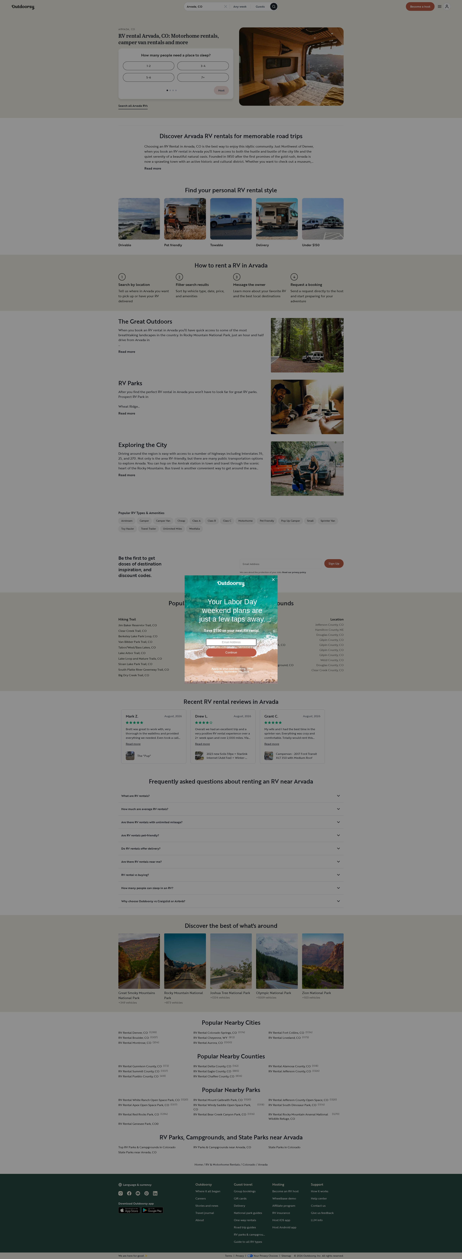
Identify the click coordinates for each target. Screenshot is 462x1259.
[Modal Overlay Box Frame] (231, 629)
